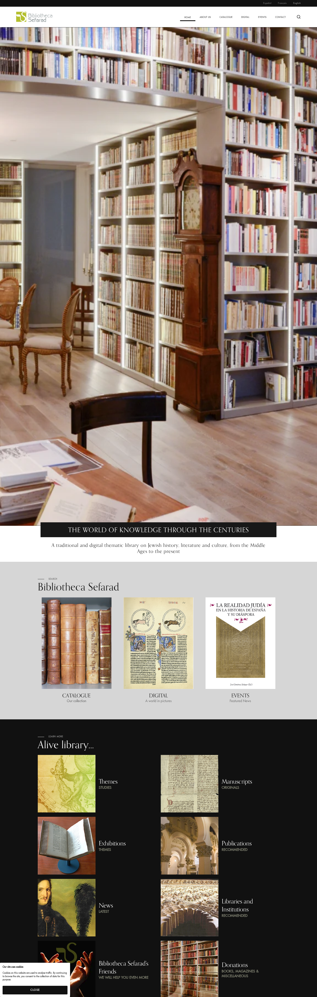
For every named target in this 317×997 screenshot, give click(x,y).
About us (205, 17)
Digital (245, 17)
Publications (237, 843)
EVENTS (240, 695)
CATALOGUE (76, 695)
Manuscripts (237, 781)
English (297, 3)
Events (262, 17)
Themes (108, 781)
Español (267, 3)
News (106, 905)
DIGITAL (158, 695)
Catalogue (226, 17)
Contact (280, 17)
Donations (235, 965)
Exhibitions (112, 843)
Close (35, 990)
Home (187, 17)
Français (282, 3)
